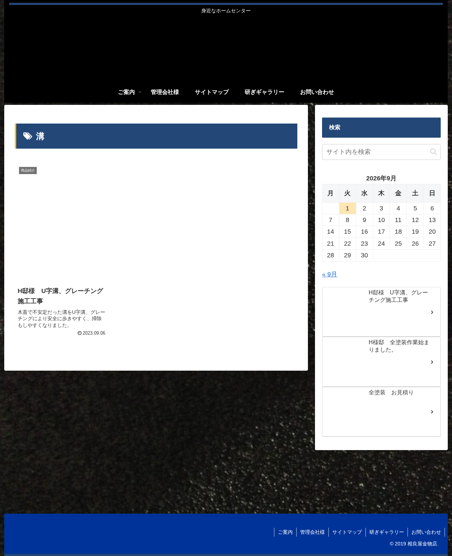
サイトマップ (347, 532)
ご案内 (285, 532)
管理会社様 (312, 532)
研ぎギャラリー (386, 532)
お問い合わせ (426, 532)
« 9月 (329, 274)
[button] (433, 152)
